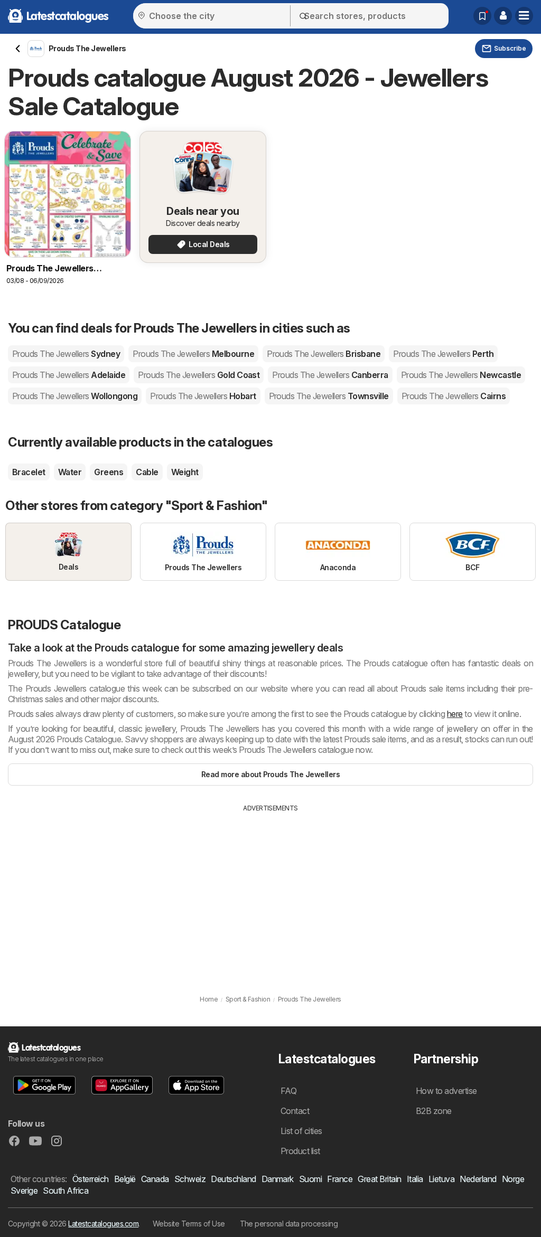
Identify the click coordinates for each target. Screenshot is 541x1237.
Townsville (329, 396)
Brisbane (323, 353)
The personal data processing (289, 1223)
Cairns (454, 396)
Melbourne (193, 353)
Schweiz (190, 1179)
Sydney (66, 353)
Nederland (478, 1179)
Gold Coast (198, 375)
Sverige (24, 1190)
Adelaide (68, 375)
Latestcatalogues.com (103, 1223)
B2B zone (434, 1111)
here (455, 714)
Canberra (330, 375)
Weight (185, 472)
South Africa (65, 1190)
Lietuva (441, 1179)
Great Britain (379, 1179)
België (125, 1179)
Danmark (278, 1179)
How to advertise (446, 1090)
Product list (300, 1151)
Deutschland (233, 1179)
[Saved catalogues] (482, 16)
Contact (295, 1111)
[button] (503, 16)
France (339, 1179)
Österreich (90, 1179)
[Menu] (524, 16)
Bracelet (28, 472)
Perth (443, 353)
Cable (147, 472)
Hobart (203, 396)
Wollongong (74, 396)
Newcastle (461, 375)
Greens (108, 472)
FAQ (288, 1090)
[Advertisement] (270, 892)
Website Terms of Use (189, 1223)
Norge (513, 1179)
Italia (415, 1179)
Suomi (310, 1179)
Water (69, 472)
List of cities (301, 1131)
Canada (155, 1179)
